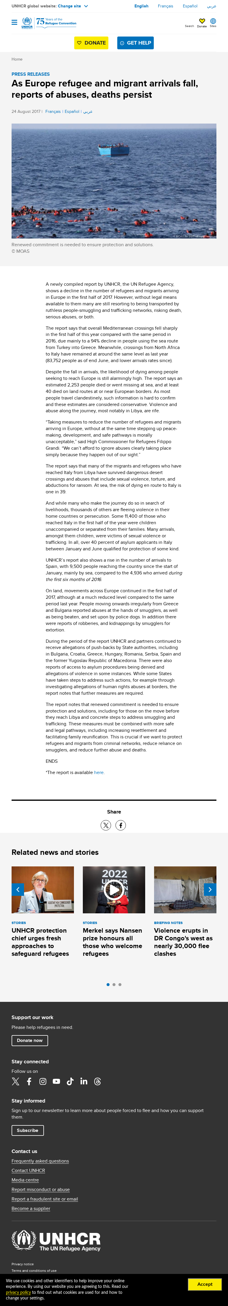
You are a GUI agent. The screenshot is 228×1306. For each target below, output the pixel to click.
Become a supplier (31, 1208)
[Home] (42, 23)
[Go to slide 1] (110, 986)
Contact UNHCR (28, 1170)
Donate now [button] (29, 1040)
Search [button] (189, 26)
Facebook (29, 1081)
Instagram (43, 1081)
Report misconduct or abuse (41, 1189)
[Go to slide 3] (121, 986)
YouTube (56, 1081)
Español (190, 6)
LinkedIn (84, 1081)
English (141, 6)
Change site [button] (69, 6)
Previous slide (18, 889)
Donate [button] (202, 26)
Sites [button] (213, 26)
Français (165, 6)
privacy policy (18, 1293)
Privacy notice (23, 1263)
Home (17, 59)
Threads (97, 1081)
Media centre (25, 1180)
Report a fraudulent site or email (45, 1199)
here (99, 772)
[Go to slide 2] (115, 986)
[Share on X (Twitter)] (106, 825)
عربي (211, 6)
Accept (205, 1284)
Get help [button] (139, 43)
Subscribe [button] (27, 1130)
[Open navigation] (14, 22)
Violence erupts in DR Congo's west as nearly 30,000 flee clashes (183, 942)
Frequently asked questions (40, 1161)
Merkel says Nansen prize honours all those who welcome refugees (112, 942)
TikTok (70, 1081)
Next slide (210, 889)
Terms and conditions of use (34, 1270)
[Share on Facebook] (120, 825)
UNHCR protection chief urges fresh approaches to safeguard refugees (40, 942)
